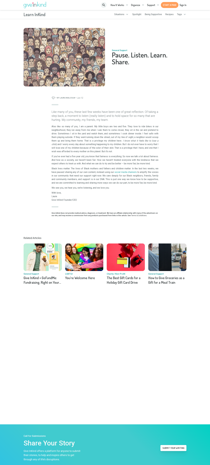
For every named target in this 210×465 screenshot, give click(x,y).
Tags (179, 14)
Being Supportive (153, 14)
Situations (119, 14)
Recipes (169, 14)
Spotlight (136, 14)
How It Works (117, 5)
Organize (135, 5)
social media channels (125, 172)
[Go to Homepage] (35, 5)
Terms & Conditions (139, 216)
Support (151, 5)
